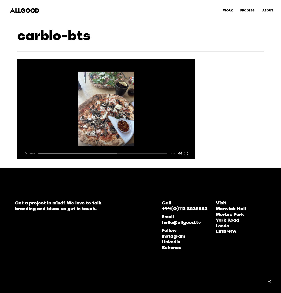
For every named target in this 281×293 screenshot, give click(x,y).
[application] (106, 109)
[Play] (26, 153)
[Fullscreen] (186, 153)
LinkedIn (171, 242)
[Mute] (180, 153)
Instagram (173, 236)
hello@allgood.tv (181, 222)
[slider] (102, 153)
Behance (171, 247)
